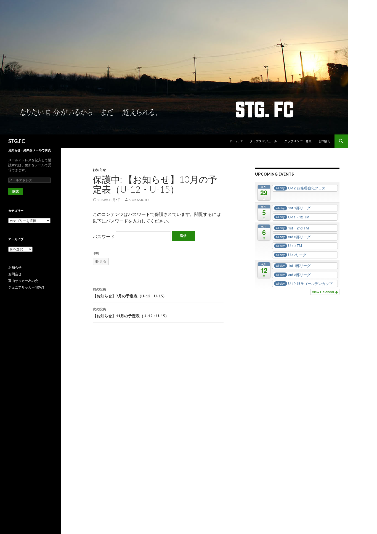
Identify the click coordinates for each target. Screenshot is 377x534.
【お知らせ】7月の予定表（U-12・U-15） (130, 292)
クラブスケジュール (263, 141)
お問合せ (325, 141)
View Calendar (323, 291)
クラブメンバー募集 (298, 141)
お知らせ (99, 170)
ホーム (234, 141)
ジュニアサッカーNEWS (26, 287)
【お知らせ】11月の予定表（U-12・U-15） (131, 312)
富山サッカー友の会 (23, 281)
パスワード (104, 236)
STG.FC (16, 141)
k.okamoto (139, 200)
